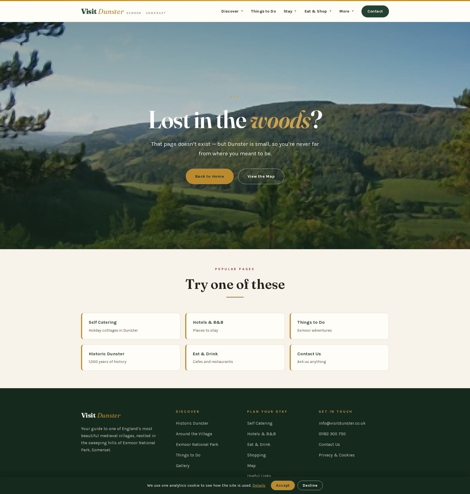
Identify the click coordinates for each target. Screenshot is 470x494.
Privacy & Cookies (337, 455)
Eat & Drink (258, 444)
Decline (310, 485)
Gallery (182, 465)
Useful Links (259, 476)
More (346, 11)
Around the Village (194, 433)
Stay (290, 11)
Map (251, 465)
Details (258, 485)
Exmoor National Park (197, 444)
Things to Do (263, 11)
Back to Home (209, 176)
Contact (375, 11)
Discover (232, 11)
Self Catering (260, 423)
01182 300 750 (332, 433)
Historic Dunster (192, 423)
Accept (283, 485)
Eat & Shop (318, 11)
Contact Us (329, 444)
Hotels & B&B (261, 433)
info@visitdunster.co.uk (342, 423)
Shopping (256, 455)
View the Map (261, 176)
